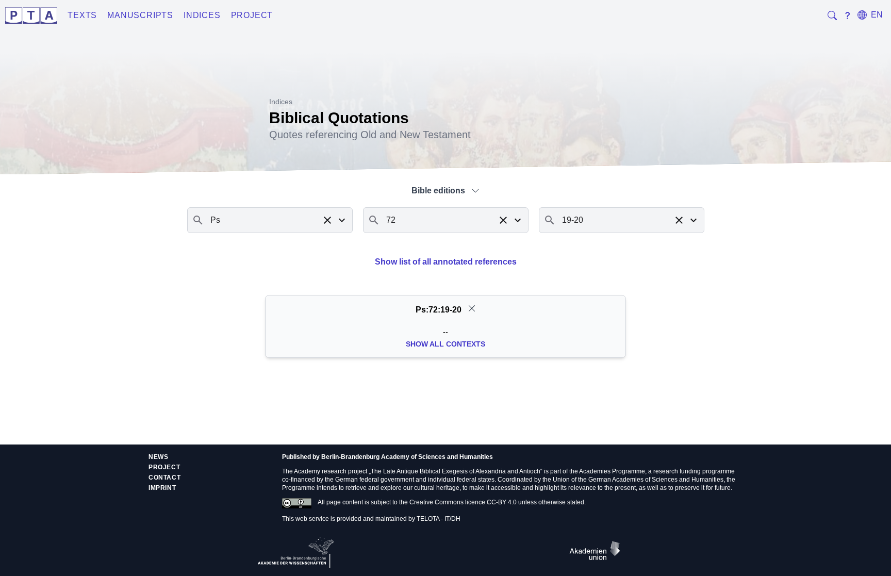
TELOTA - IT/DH (438, 518)
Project (252, 15)
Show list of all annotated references (446, 261)
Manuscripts (140, 15)
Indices (202, 15)
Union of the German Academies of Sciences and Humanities (638, 479)
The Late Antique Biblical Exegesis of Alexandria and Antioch (455, 471)
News (158, 456)
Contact (164, 477)
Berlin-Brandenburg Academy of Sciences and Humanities (407, 456)
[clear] (472, 308)
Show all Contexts (445, 344)
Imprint (162, 487)
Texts (82, 15)
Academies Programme (612, 471)
